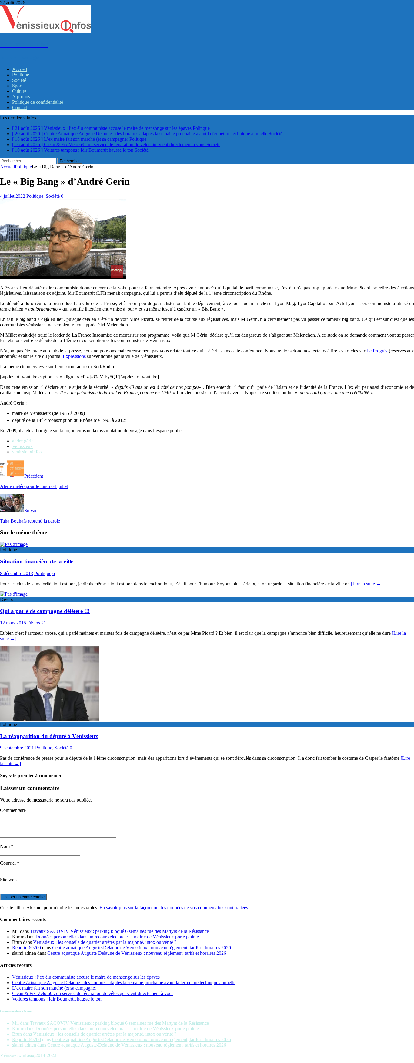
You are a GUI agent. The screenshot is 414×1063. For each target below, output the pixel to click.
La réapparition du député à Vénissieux (49, 736)
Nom (5, 846)
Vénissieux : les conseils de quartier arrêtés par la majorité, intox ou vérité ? (104, 942)
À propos (21, 96)
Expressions (74, 356)
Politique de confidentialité (37, 102)
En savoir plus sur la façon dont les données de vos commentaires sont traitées (173, 907)
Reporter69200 (26, 947)
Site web (8, 879)
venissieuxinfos (27, 451)
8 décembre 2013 (16, 573)
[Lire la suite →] (366, 583)
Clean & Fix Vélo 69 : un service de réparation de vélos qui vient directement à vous (92, 993)
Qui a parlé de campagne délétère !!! (45, 611)
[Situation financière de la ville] (14, 544)
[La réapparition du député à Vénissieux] (49, 719)
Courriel (8, 863)
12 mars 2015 (13, 622)
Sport (17, 85)
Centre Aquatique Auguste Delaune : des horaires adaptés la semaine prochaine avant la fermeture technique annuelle (123, 982)
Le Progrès (376, 350)
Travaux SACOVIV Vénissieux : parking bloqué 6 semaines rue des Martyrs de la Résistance (119, 931)
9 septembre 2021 (17, 747)
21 (43, 622)
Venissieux (22, 446)
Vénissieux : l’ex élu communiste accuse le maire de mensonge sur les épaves (86, 977)
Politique (20, 74)
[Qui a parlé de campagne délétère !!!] (14, 594)
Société (19, 80)
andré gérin (23, 440)
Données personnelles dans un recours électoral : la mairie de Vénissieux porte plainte (117, 936)
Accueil (19, 69)
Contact (19, 107)
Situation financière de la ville (36, 561)
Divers (33, 622)
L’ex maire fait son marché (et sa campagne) (54, 988)
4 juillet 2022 (12, 196)
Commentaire (13, 810)
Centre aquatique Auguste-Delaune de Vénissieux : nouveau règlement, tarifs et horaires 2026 (141, 947)
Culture (19, 91)
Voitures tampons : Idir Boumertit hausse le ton (57, 998)
